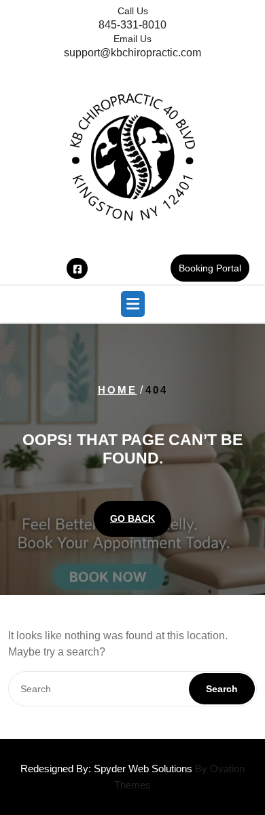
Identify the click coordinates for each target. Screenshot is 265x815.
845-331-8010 (132, 25)
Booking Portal (210, 268)
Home (117, 390)
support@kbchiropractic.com (132, 52)
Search (222, 688)
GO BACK (132, 518)
